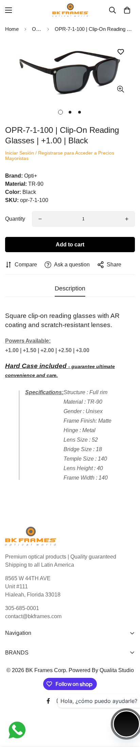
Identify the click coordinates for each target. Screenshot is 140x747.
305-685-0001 (22, 608)
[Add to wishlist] (120, 52)
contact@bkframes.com (33, 616)
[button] (127, 10)
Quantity (15, 219)
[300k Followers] (48, 701)
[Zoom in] (120, 89)
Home (12, 29)
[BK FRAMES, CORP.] (70, 10)
